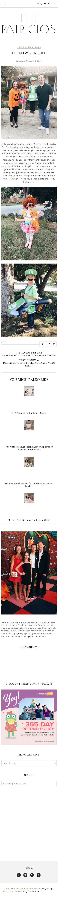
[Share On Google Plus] (50, 344)
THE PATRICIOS (29, 24)
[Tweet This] (42, 344)
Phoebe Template (32, 888)
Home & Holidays (29, 47)
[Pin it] (54, 344)
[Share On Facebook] (46, 344)
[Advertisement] (29, 821)
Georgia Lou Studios (12, 891)
